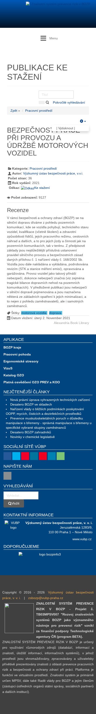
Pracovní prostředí (38, 110)
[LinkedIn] (52, 456)
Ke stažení (42, 188)
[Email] (7, 476)
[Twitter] (16, 456)
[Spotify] (60, 456)
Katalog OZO (13, 375)
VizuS (7, 368)
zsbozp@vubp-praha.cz (45, 598)
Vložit (15, 503)
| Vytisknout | (65, 128)
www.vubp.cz (82, 539)
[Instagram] (34, 456)
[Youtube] (25, 456)
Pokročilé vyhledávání (69, 102)
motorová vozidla (34, 313)
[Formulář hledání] (42, 102)
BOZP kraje (12, 347)
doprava (55, 313)
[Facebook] (7, 456)
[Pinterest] (43, 456)
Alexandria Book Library (71, 323)
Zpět (13, 110)
